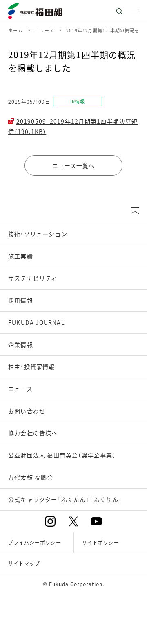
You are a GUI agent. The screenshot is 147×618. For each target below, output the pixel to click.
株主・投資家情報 (31, 366)
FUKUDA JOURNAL (36, 322)
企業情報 (20, 344)
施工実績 (20, 256)
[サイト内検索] (119, 11)
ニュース (20, 389)
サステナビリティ (33, 278)
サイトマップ (24, 563)
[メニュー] (134, 11)
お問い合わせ (26, 411)
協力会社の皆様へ (33, 433)
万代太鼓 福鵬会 (30, 477)
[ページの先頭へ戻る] (135, 210)
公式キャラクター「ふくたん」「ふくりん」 (65, 499)
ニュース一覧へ (73, 165)
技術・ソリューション (37, 234)
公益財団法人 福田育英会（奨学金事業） (62, 455)
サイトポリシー (100, 542)
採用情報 (20, 300)
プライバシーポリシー (34, 542)
